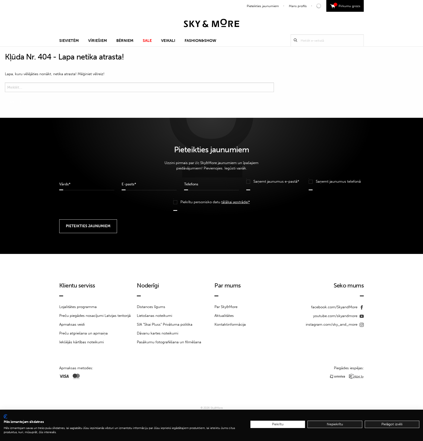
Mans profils (298, 6)
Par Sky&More (225, 307)
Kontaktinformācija (230, 324)
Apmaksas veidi (72, 324)
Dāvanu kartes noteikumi (157, 333)
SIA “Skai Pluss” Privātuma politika (164, 324)
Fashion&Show (200, 40)
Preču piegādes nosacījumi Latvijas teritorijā (95, 315)
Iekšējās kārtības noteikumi (81, 342)
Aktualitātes (224, 315)
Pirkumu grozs (348, 5)
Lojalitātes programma (78, 307)
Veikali (168, 40)
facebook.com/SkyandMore (334, 307)
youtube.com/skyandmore (335, 316)
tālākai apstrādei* (235, 202)
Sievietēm (69, 40)
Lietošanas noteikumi (154, 315)
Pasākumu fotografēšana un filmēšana (169, 342)
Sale (147, 40)
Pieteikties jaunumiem (263, 6)
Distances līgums (151, 307)
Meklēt (295, 40)
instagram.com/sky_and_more (332, 324)
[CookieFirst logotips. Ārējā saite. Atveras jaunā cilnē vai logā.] (5, 416)
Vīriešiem (97, 40)
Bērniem (124, 40)
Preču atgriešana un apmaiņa (83, 333)
